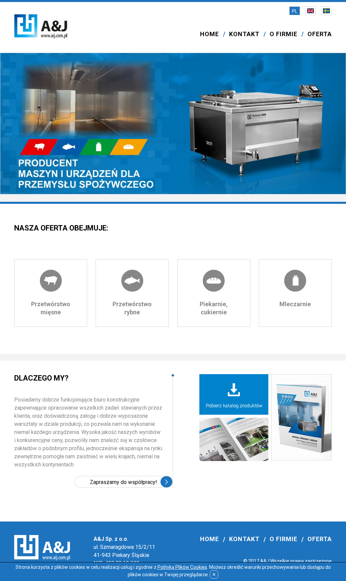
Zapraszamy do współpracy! (123, 482)
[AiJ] (40, 27)
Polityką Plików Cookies (182, 567)
